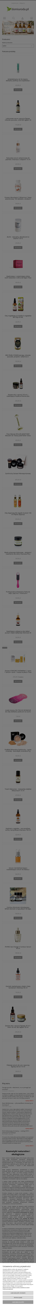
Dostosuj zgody (18, 1297)
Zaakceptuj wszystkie (18, 1302)
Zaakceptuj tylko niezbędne (18, 1293)
